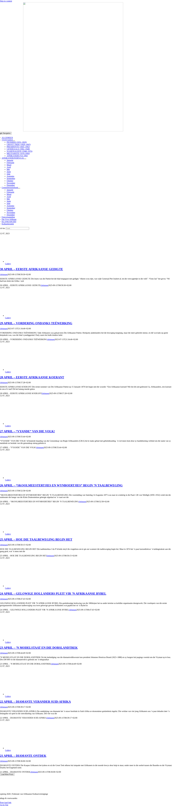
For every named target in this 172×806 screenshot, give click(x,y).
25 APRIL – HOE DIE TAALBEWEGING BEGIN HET (36, 539)
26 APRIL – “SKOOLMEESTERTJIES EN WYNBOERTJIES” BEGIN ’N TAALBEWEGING (61, 485)
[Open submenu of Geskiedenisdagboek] (19, 188)
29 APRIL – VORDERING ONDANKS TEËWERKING (36, 323)
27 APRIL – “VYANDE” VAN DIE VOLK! (27, 431)
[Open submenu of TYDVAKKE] (14, 140)
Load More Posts (7, 774)
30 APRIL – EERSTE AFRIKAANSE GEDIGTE (31, 269)
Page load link (5, 802)
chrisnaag (4, 274)
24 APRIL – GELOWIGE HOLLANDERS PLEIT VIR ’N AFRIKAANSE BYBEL (53, 593)
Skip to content (6, 1)
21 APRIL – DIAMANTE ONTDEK (23, 755)
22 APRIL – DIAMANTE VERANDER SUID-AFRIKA (35, 701)
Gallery (8, 264)
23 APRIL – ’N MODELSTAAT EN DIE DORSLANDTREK (39, 647)
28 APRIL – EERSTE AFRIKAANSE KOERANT (32, 377)
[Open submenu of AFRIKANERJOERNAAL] (25, 158)
